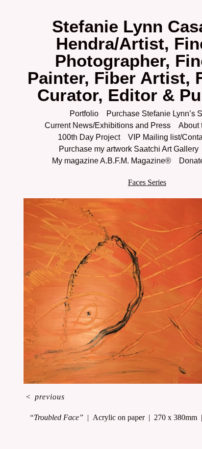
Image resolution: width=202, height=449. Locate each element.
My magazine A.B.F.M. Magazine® (109, 161)
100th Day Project (87, 137)
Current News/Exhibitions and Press (106, 125)
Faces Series (147, 182)
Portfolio (83, 113)
